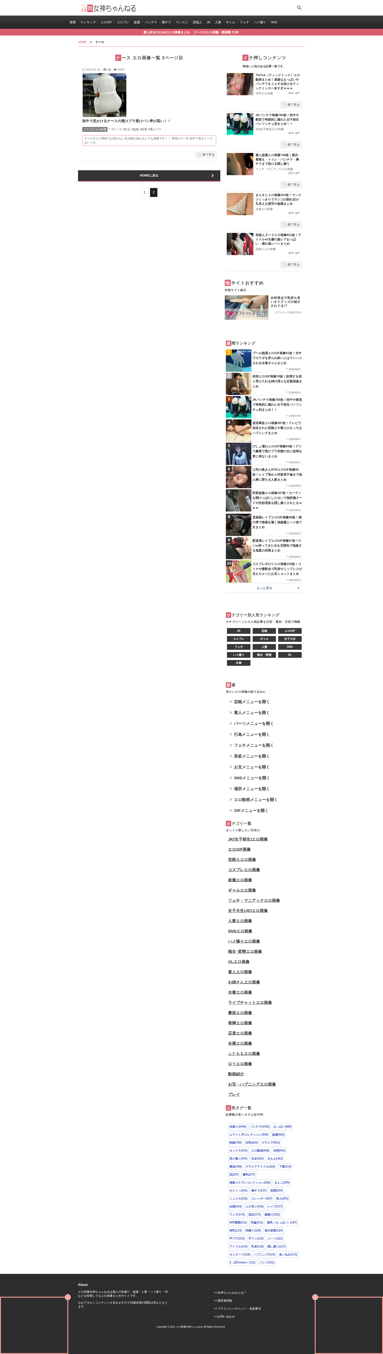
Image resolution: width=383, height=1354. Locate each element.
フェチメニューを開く (254, 745)
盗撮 (137, 22)
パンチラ (151, 22)
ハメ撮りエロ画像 (244, 941)
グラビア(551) (271, 1142)
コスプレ (123, 22)
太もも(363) (275, 1158)
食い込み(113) (288, 1254)
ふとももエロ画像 (244, 1053)
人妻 (218, 22)
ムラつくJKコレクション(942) (248, 1134)
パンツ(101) (266, 1262)
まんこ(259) (281, 1182)
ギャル (230, 22)
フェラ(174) (236, 1214)
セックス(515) (238, 1150)
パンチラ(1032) (260, 1126)
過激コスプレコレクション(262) (249, 1182)
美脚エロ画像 (240, 1023)
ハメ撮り (260, 22)
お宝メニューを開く (252, 767)
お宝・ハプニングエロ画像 (252, 1084)
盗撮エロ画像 (240, 880)
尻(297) (234, 1174)
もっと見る (264, 588)
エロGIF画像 (239, 849)
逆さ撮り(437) (238, 1158)
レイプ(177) (275, 1206)
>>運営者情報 (223, 1300)
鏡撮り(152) (272, 1214)
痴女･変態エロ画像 (245, 951)
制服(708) (235, 1142)
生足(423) (257, 1158)
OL (290, 654)
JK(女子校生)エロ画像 (248, 839)
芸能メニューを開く (252, 702)
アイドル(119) (238, 1246)
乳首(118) (257, 1246)
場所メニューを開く (252, 789)
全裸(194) (235, 1206)
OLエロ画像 (239, 961)
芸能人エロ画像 (242, 859)
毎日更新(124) (274, 1230)
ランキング (88, 22)
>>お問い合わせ (224, 1316)
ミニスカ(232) (238, 1198)
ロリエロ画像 (240, 1064)
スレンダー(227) (261, 1198)
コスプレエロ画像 (244, 870)
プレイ (234, 1094)
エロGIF (106, 22)
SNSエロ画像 (240, 931)
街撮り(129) (253, 1230)
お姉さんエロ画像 (244, 982)
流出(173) (254, 1214)
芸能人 (197, 22)
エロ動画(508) (260, 1150)
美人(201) (282, 1198)
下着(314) (285, 1166)
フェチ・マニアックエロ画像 (254, 900)
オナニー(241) (238, 1190)
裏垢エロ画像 (240, 1013)
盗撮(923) (278, 1134)
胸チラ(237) (258, 1190)
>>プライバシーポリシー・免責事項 (237, 1308)
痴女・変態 (264, 654)
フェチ (244, 22)
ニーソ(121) (275, 1238)
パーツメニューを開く (254, 723)
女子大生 (290, 638)
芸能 (264, 630)
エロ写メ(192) (255, 1206)
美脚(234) (276, 1190)
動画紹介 (236, 1074)
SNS (274, 22)
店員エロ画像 (240, 1033)
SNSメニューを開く (252, 778)
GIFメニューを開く (251, 810)
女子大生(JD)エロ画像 (248, 910)
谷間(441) (279, 1150)
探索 (73, 22)
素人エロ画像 (240, 972)
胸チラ (166, 22)
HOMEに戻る (149, 175)
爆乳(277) (249, 1174)
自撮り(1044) (237, 1126)
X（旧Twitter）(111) (242, 1262)
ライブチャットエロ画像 (250, 1002)
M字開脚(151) (238, 1222)
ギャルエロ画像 (242, 890)
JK (208, 22)
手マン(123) (256, 1238)
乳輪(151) (257, 1222)
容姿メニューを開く (252, 756)
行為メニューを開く (252, 734)
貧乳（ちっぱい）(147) (282, 1222)
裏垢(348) (235, 1166)
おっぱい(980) (282, 1126)
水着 (239, 662)
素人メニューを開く (252, 712)
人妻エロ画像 (240, 921)
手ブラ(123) (236, 1238)
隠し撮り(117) (276, 1246)
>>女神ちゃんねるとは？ (230, 1292)
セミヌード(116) (239, 1254)
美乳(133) (235, 1230)
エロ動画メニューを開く (256, 799)
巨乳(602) (252, 1142)
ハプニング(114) (264, 1254)
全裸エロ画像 (240, 1043)
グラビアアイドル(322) (260, 1166)
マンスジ (182, 22)
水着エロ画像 (240, 992)
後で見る (208, 154)
